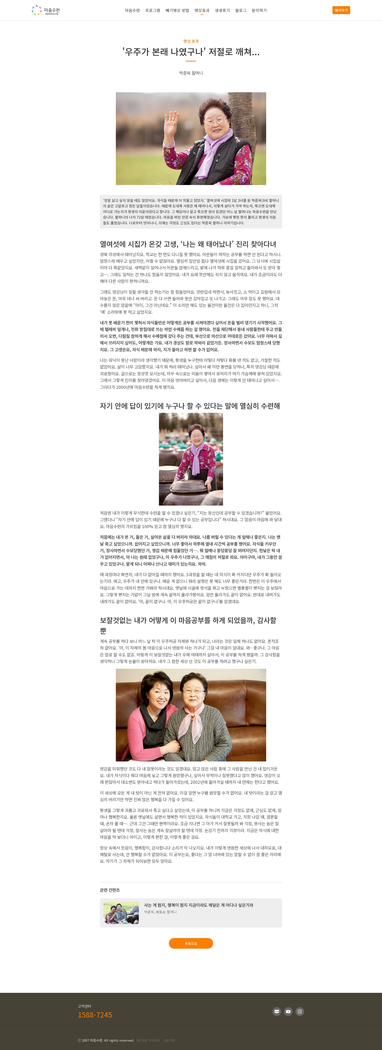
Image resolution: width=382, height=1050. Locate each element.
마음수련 (132, 10)
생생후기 (222, 10)
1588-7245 (95, 1014)
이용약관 (169, 1040)
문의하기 (259, 10)
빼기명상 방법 (177, 10)
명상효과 (202, 10)
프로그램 (152, 10)
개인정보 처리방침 (148, 1040)
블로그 (240, 10)
